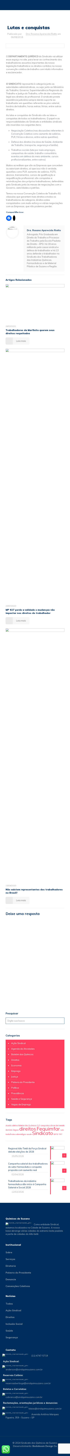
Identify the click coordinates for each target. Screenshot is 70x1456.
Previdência (17, 1093)
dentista (9, 1130)
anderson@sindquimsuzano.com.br (24, 1369)
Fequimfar (48, 1129)
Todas (9, 1303)
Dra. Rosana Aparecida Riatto (41, 34)
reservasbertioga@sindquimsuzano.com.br (28, 1383)
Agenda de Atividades (23, 1048)
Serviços (10, 1259)
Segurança (12, 1337)
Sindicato (42, 1133)
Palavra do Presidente (23, 1082)
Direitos (15, 1060)
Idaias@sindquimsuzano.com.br (45, 1408)
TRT (60, 1134)
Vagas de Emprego (21, 1104)
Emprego (16, 1071)
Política (15, 1087)
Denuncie (11, 1279)
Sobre (9, 1252)
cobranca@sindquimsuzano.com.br (24, 1397)
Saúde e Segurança (21, 1099)
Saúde (9, 1330)
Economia (16, 1065)
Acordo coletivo (12, 1125)
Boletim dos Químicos (22, 1054)
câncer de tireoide (57, 1125)
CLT (38, 1125)
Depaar (16, 1130)
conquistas (45, 1125)
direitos (27, 1129)
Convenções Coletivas (18, 1286)
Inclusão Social (14, 1324)
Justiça (14, 1076)
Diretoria (11, 1266)
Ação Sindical (18, 1043)
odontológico (21, 1134)
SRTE (55, 1134)
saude (29, 1134)
